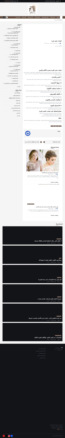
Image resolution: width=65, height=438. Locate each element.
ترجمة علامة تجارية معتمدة (15, 108)
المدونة (19, 62)
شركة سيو (18, 113)
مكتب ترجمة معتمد (17, 105)
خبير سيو (18, 115)
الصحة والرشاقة (30, 17)
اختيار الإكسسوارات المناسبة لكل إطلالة (11, 35)
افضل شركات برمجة (42, 348)
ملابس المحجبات (15, 78)
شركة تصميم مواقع (42, 353)
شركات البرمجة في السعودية (40, 351)
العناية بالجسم (18, 50)
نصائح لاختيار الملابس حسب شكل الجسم (11, 83)
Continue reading (54, 182)
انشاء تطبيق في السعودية (41, 355)
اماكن (19, 86)
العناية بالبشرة (18, 17)
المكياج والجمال (37, 17)
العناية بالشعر (24, 17)
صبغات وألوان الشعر (14, 54)
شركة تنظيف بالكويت (16, 95)
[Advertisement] (42, 32)
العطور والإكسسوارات (44, 17)
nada (59, 43)
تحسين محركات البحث (16, 110)
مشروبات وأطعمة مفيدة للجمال (13, 28)
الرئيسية (58, 17)
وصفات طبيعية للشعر (14, 59)
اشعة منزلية (18, 103)
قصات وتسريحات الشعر (53, 43)
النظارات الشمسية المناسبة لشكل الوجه (11, 40)
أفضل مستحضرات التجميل (13, 66)
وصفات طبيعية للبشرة (14, 47)
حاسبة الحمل (18, 100)
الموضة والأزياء (52, 17)
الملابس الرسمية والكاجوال (13, 73)
